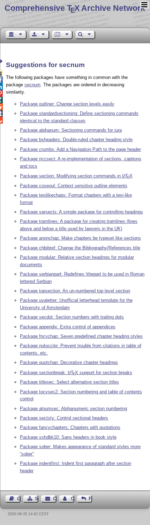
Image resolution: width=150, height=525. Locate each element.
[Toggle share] (2, 61)
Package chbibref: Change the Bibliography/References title (80, 247)
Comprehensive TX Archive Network (75, 8)
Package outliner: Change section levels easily (67, 104)
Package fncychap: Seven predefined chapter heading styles (81, 336)
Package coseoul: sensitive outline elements (73, 185)
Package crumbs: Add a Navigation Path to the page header (80, 149)
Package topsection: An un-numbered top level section (75, 290)
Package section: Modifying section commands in (76, 175)
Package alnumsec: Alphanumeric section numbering (73, 408)
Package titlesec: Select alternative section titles (69, 382)
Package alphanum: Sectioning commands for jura (71, 130)
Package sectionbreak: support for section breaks (76, 372)
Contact (54, 498)
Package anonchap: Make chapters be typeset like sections (80, 238)
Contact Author (72, 498)
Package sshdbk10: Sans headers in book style (68, 437)
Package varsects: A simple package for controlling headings (81, 211)
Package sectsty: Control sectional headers (64, 418)
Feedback (90, 498)
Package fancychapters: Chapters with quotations (70, 427)
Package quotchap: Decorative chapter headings (69, 362)
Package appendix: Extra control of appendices (67, 326)
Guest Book (19, 498)
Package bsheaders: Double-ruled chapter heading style (76, 139)
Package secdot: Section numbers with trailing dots (72, 317)
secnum (32, 84)
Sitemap (36, 498)
